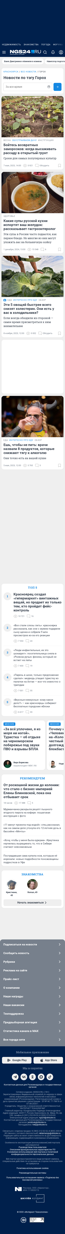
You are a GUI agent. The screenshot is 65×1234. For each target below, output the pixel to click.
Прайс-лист (11, 979)
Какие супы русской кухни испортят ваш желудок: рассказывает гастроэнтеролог (30, 225)
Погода (45, 44)
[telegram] (15, 1077)
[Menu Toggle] (4, 52)
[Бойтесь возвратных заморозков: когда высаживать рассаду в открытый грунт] (33, 116)
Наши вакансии (13, 1005)
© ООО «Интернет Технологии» (32, 1212)
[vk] (23, 1077)
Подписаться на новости (20, 944)
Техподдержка (13, 1013)
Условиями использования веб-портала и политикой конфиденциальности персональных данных (32, 1153)
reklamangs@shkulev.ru (49, 1133)
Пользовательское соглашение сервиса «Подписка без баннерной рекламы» (32, 1178)
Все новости (28, 72)
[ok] (32, 1077)
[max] (41, 1077)
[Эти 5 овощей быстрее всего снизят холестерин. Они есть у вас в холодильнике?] (33, 276)
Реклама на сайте (15, 970)
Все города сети (14, 1039)
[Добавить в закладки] (60, 166)
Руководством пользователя (32, 1147)
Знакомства (31, 44)
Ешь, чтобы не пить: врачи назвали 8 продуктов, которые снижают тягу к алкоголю (29, 449)
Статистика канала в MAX (20, 1031)
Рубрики (9, 961)
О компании (11, 987)
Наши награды (13, 996)
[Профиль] (61, 52)
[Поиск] (45, 52)
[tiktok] (49, 1077)
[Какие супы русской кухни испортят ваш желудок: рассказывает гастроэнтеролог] (33, 192)
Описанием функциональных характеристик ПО (32, 1149)
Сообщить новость (16, 953)
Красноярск (11, 72)
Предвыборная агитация (20, 1022)
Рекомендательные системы (32, 1173)
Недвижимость (11, 44)
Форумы (58, 44)
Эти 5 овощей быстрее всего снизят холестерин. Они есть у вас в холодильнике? (29, 309)
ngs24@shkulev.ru (47, 1118)
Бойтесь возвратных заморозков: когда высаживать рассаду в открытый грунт (30, 149)
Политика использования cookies (32, 1168)
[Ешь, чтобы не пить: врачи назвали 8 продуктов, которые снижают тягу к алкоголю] (33, 416)
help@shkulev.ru (39, 1124)
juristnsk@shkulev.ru (37, 1122)
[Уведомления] (53, 52)
